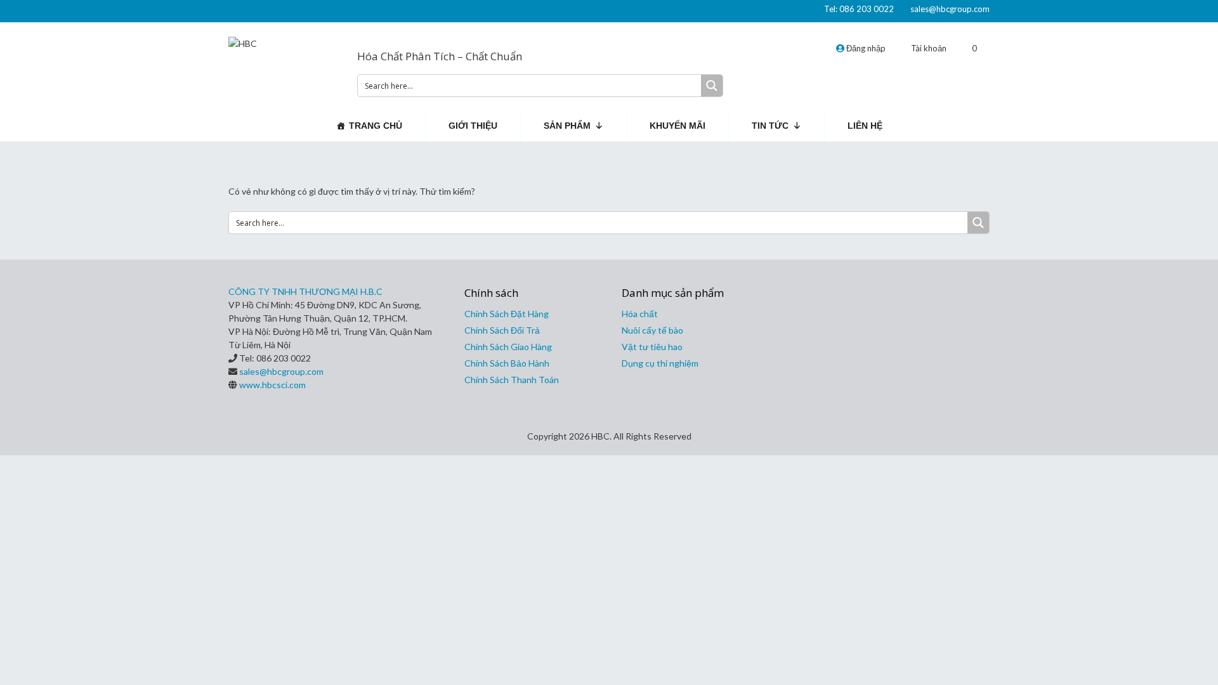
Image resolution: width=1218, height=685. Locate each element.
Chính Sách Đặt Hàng (506, 313)
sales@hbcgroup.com (950, 9)
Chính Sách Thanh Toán (511, 379)
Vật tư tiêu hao (652, 346)
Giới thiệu (473, 126)
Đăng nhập (865, 48)
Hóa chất (640, 313)
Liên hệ (865, 126)
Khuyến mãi (677, 126)
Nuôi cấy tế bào (652, 330)
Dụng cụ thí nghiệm (660, 363)
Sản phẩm (567, 126)
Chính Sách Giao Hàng (508, 346)
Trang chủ (375, 126)
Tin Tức (770, 126)
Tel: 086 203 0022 (859, 9)
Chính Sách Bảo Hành (506, 363)
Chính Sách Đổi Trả (502, 330)
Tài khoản (928, 48)
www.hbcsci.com (272, 384)
